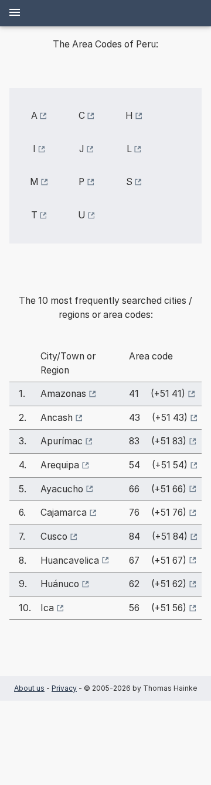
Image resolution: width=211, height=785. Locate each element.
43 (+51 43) (158, 417)
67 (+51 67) (157, 560)
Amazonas (63, 393)
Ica (47, 607)
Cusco (53, 536)
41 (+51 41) (157, 393)
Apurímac (61, 441)
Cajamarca (63, 512)
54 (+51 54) (158, 465)
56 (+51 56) (157, 607)
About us (29, 688)
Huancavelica (69, 560)
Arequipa (59, 465)
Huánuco (59, 583)
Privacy (64, 688)
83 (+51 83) (157, 441)
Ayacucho (61, 489)
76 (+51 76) (157, 512)
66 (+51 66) (157, 489)
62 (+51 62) (157, 583)
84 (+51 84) (158, 536)
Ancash (56, 417)
